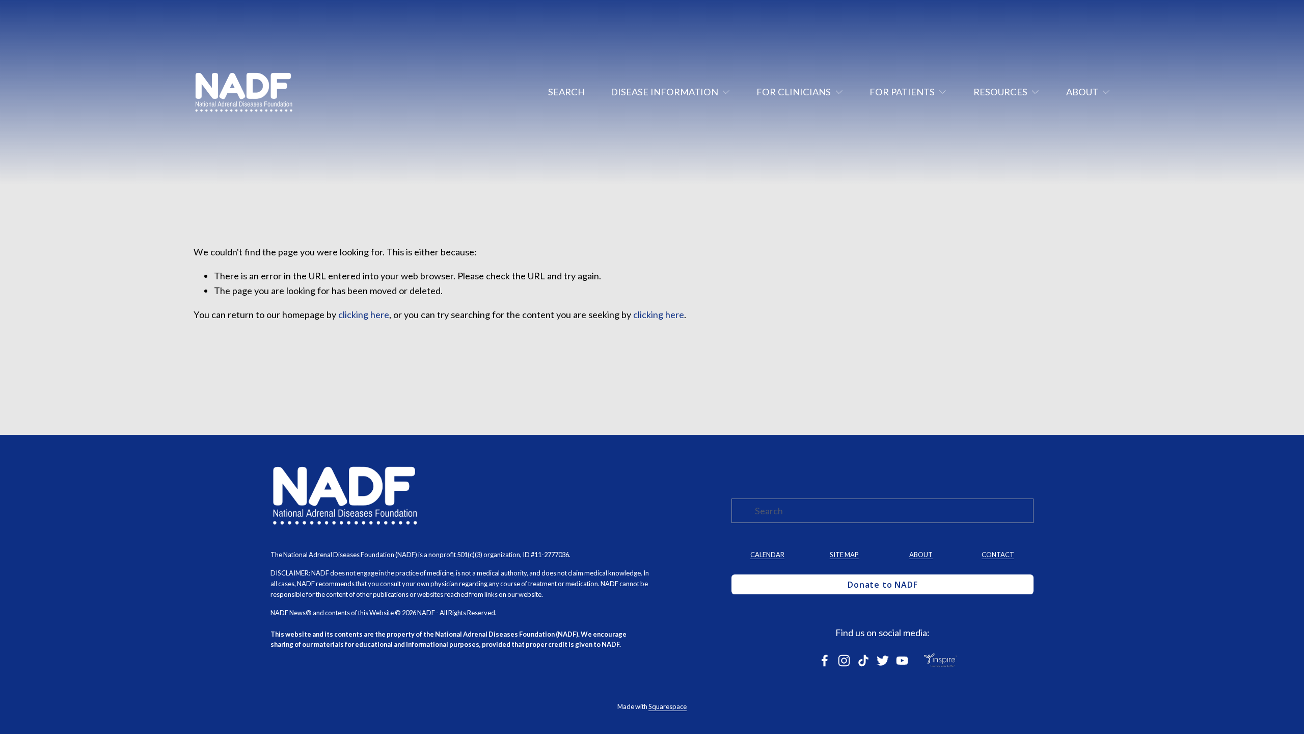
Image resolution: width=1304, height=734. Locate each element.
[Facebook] (825, 660)
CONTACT (998, 554)
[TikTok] (863, 660)
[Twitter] (883, 660)
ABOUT (921, 554)
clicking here (363, 314)
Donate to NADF (882, 584)
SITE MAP (844, 554)
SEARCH (566, 91)
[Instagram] (844, 660)
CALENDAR (767, 554)
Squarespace (667, 706)
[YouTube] (902, 660)
